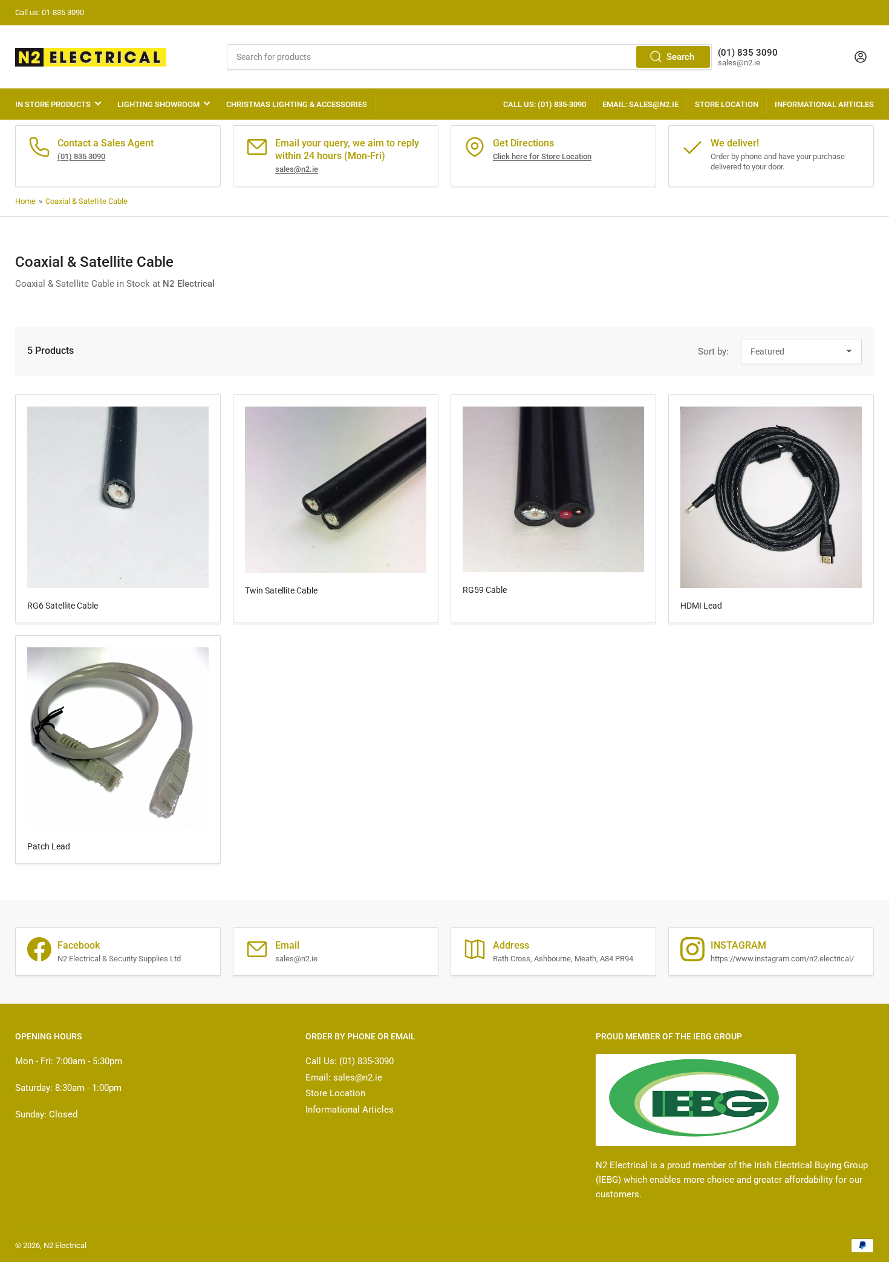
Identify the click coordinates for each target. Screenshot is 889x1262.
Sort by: (713, 351)
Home (25, 201)
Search (680, 56)
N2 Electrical (65, 1245)
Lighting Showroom (158, 104)
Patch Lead (48, 846)
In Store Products (53, 104)
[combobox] (469, 57)
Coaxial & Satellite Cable (86, 201)
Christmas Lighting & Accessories (296, 104)
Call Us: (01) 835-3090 (544, 104)
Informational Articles (824, 104)
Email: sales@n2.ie (640, 104)
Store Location (726, 104)
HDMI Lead (701, 605)
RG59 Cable (485, 590)
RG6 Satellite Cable (62, 605)
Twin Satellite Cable (281, 590)
